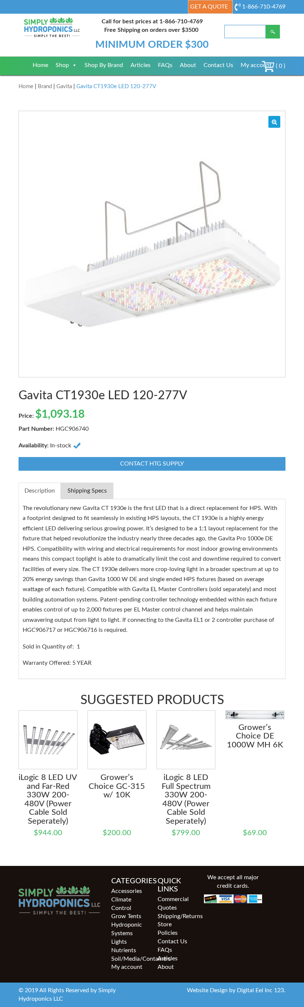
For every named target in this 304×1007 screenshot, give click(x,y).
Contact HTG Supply (152, 464)
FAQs (165, 65)
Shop (62, 65)
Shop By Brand (104, 65)
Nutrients (123, 950)
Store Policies (168, 928)
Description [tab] (39, 491)
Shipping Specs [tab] (87, 491)
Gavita (64, 86)
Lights (119, 942)
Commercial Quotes (173, 903)
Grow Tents (126, 916)
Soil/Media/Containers (128, 959)
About (188, 65)
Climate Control (121, 904)
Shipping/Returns (175, 916)
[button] (274, 122)
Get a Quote (209, 7)
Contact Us (218, 65)
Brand (45, 86)
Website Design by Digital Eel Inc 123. (236, 990)
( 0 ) (279, 66)
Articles (140, 65)
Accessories (126, 891)
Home (40, 65)
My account (256, 65)
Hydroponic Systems (126, 929)
